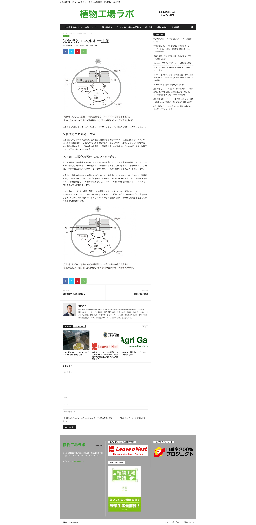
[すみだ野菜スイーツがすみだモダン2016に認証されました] (76, 340)
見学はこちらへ (188, 522)
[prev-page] (143, 326)
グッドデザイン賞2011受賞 (127, 27)
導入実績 (106, 27)
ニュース (72, 33)
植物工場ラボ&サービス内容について (80, 27)
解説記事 (148, 27)
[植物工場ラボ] (128, 14)
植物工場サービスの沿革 (112, 2)
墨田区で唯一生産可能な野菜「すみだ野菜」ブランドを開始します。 (173, 57)
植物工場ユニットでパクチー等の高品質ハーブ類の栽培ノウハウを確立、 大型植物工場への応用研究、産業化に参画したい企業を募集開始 (173, 92)
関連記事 (68, 326)
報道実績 (175, 27)
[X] (71, 51)
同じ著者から (79, 326)
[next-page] (146, 326)
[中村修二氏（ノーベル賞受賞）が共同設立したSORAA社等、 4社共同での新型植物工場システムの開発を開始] (105, 340)
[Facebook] (65, 51)
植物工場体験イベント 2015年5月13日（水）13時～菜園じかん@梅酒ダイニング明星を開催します (173, 100)
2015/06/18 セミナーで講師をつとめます (169, 85)
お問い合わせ (162, 27)
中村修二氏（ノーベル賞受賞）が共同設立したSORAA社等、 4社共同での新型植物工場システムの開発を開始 (105, 355)
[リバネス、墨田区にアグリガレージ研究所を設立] (134, 340)
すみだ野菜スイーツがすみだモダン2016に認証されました (76, 353)
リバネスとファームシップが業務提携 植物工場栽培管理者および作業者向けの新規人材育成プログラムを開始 (173, 77)
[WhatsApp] (84, 51)
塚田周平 (69, 45)
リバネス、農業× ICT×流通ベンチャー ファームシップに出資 (172, 69)
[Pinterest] (77, 51)
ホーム (65, 33)
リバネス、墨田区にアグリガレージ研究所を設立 (134, 353)
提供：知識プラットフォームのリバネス (73, 2)
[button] (192, 27)
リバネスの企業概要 (95, 2)
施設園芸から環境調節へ (74, 294)
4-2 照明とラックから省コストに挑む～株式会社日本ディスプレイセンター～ (172, 107)
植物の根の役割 (141, 294)
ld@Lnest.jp (78, 461)
